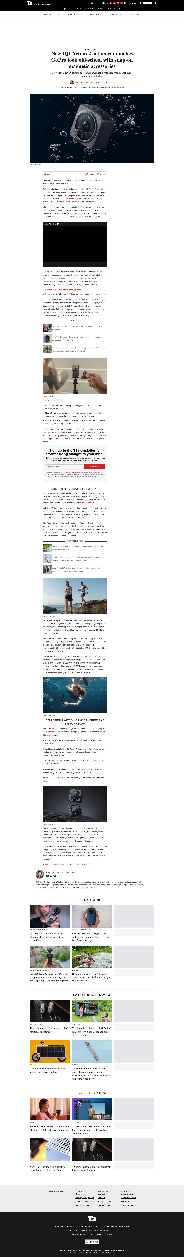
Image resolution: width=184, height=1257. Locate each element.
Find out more (51, 864)
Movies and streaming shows (86, 1202)
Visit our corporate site (117, 1250)
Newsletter (103, 174)
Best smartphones (105, 1202)
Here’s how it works (118, 87)
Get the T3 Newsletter (75, 14)
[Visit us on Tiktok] (125, 3)
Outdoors (95, 49)
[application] (75, 244)
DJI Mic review (51, 294)
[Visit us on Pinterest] (110, 3)
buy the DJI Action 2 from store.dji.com (76, 864)
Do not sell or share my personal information (92, 1234)
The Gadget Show (115, 14)
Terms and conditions (119, 1226)
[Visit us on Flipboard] (121, 3)
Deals (58, 14)
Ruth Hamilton (82, 82)
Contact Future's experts (88, 1226)
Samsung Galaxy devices (84, 1198)
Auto (109, 9)
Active (78, 9)
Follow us (91, 174)
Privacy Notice (49, 474)
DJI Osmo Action (58, 278)
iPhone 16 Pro (80, 1194)
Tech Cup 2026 (134, 14)
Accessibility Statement (65, 1226)
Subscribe (147, 3)
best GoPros (48, 432)
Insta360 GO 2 (87, 503)
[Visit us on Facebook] (103, 3)
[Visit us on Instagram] (118, 3)
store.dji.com (48, 732)
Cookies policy (86, 1230)
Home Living (89, 9)
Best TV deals (126, 1202)
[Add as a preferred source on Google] (92, 1241)
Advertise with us (101, 1230)
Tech (71, 9)
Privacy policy (72, 1230)
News (112, 82)
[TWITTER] (48, 875)
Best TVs (101, 1198)
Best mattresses (104, 1205)
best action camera (69, 199)
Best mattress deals (128, 1198)
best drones (99, 272)
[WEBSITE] (51, 875)
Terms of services (70, 472)
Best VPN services (82, 1205)
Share (48, 174)
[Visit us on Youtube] (114, 3)
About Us (105, 1226)
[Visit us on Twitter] (107, 3)
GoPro (78, 195)
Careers (114, 1230)
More (116, 9)
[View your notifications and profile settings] (140, 3)
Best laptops (102, 1194)
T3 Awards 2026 (95, 14)
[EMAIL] (55, 875)
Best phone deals (127, 1194)
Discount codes (127, 1205)
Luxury (100, 9)
